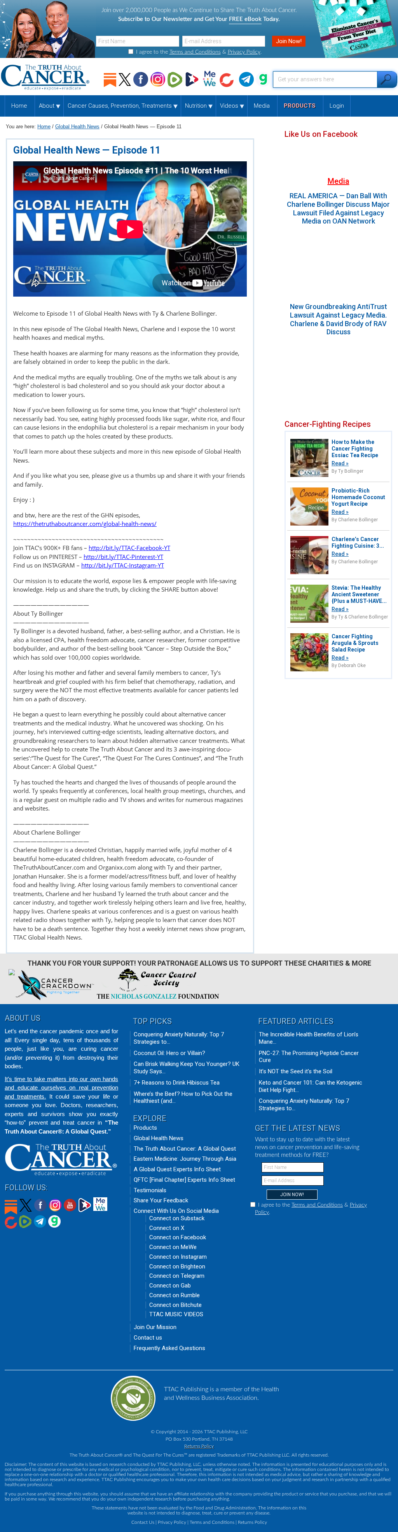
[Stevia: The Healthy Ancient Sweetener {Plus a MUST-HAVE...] (309, 622)
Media (338, 181)
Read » (340, 463)
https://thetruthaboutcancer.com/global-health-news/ (85, 524)
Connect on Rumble (174, 1295)
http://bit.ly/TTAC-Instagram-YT (122, 565)
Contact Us (142, 1522)
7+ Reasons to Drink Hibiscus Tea (177, 1082)
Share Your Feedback (161, 1200)
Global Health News (158, 1138)
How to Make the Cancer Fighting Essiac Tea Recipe (355, 448)
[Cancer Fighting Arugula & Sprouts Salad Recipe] (309, 670)
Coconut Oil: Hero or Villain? (169, 1053)
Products (145, 1127)
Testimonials (150, 1190)
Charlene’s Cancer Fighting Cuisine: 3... (358, 542)
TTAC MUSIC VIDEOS (176, 1314)
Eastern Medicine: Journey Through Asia (185, 1158)
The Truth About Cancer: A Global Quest (185, 1148)
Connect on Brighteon (177, 1266)
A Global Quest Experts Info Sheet (177, 1169)
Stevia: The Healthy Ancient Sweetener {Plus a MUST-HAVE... (359, 594)
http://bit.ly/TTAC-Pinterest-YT (123, 557)
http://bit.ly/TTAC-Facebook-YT (129, 548)
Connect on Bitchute (175, 1304)
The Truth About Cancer (46, 77)
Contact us (148, 1337)
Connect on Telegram (176, 1275)
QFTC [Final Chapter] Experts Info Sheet (184, 1179)
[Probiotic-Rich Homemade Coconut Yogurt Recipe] (309, 524)
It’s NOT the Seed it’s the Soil (295, 1071)
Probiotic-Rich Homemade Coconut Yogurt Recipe (358, 497)
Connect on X (166, 1228)
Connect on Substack (176, 1218)
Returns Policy (199, 1446)
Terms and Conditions (195, 52)
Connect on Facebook (177, 1237)
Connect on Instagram (178, 1256)
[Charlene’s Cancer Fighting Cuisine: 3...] (309, 573)
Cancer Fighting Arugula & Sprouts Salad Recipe (355, 643)
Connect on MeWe (173, 1247)
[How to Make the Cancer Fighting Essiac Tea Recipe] (309, 476)
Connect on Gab (170, 1285)
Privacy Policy (244, 52)
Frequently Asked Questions (169, 1348)
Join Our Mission (155, 1327)
